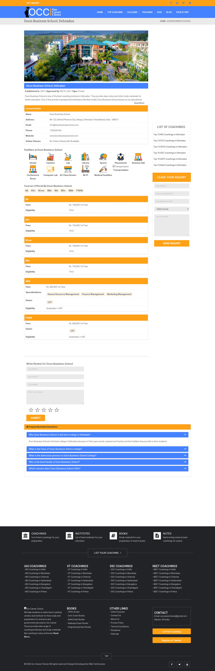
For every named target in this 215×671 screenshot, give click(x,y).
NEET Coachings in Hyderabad (167, 580)
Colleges (132, 12)
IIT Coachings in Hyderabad (80, 580)
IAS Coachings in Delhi (35, 569)
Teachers (147, 12)
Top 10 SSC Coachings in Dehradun (169, 153)
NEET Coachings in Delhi (165, 569)
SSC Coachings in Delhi (121, 569)
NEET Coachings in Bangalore (167, 584)
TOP (106, 656)
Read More (139, 103)
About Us (115, 619)
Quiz (159, 12)
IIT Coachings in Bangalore (80, 584)
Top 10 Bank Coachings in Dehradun (169, 165)
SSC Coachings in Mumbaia (123, 573)
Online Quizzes (118, 612)
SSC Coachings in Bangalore (124, 584)
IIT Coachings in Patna (78, 591)
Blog (169, 12)
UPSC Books (74, 612)
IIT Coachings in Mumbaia (80, 573)
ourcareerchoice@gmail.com (173, 616)
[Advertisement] (172, 74)
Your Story (182, 12)
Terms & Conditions (120, 626)
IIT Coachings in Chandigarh (81, 588)
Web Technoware (97, 664)
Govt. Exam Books (76, 615)
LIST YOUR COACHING (106, 552)
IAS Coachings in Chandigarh (38, 588)
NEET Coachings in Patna (165, 591)
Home (100, 12)
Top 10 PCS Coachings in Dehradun (169, 140)
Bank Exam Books (76, 619)
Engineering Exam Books (79, 627)
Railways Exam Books (78, 623)
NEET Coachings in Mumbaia (167, 573)
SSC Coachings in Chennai (123, 577)
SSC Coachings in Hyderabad (124, 580)
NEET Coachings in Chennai (166, 577)
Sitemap (115, 634)
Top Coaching (115, 12)
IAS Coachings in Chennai (37, 577)
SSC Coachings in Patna (122, 591)
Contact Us (116, 615)
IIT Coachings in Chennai (79, 577)
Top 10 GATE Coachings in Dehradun (170, 159)
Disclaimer (116, 630)
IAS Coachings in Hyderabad (38, 580)
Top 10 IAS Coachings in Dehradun (169, 134)
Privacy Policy (117, 623)
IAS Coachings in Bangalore (38, 584)
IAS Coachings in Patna (36, 591)
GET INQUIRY (33, 3)
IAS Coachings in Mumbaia (37, 573)
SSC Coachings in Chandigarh (124, 588)
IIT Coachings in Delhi (77, 569)
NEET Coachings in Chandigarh (168, 588)
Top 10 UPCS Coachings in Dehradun (170, 147)
